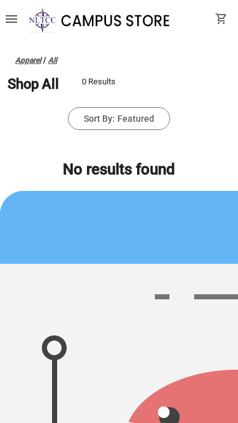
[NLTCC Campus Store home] (105, 20)
